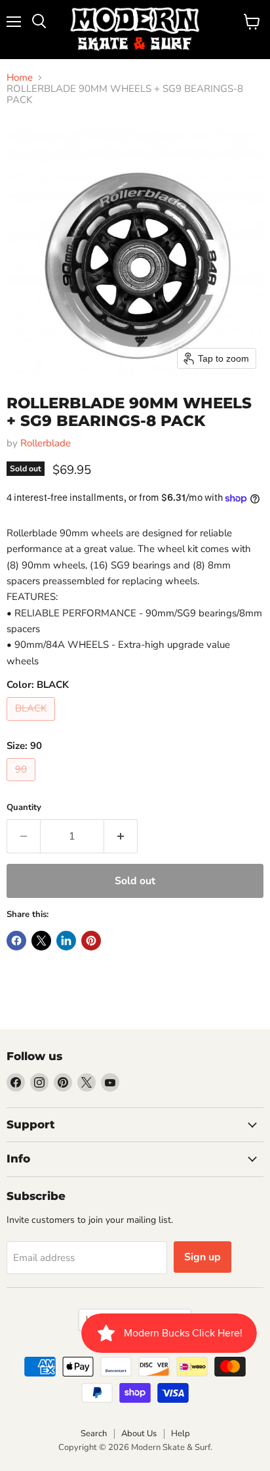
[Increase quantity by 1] (121, 836)
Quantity (24, 808)
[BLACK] (32, 724)
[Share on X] (41, 940)
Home (20, 77)
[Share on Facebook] (16, 940)
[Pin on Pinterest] (91, 940)
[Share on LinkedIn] (66, 940)
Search (94, 1433)
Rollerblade (45, 443)
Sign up (202, 1257)
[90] (23, 784)
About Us (139, 1433)
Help (180, 1433)
